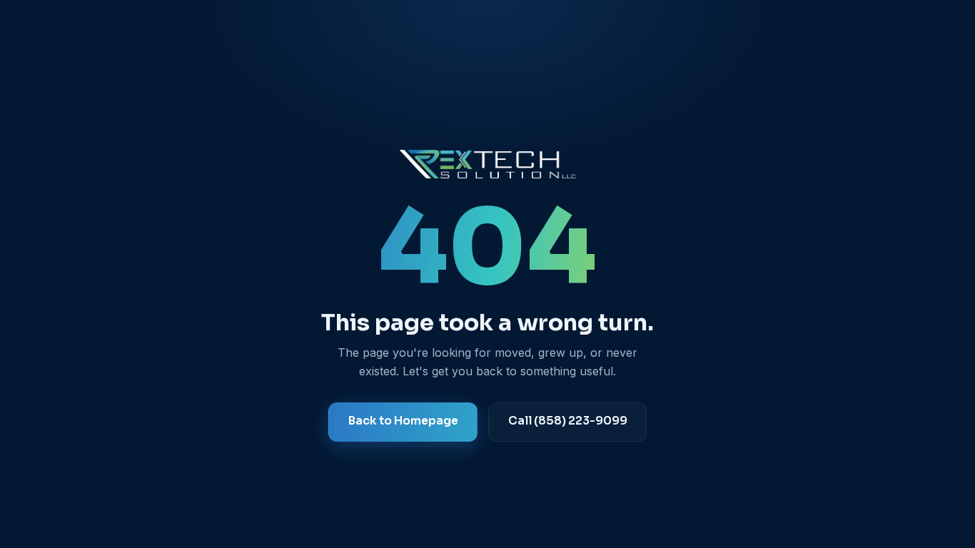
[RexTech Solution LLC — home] (487, 164)
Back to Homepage (403, 421)
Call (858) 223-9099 (567, 421)
